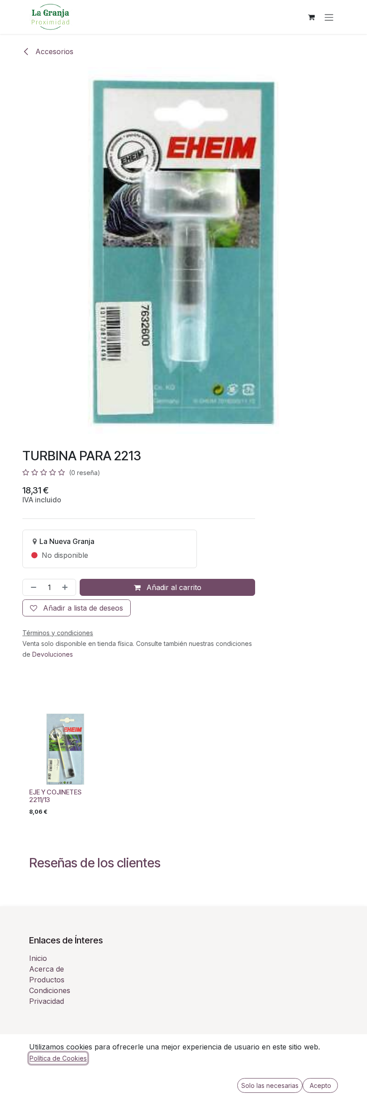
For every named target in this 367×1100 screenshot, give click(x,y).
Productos (46, 979)
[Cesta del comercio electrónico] (311, 17)
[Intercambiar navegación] (329, 17)
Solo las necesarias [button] (270, 1085)
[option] (183, 766)
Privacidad (46, 1001)
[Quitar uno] (32, 587)
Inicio (38, 958)
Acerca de (46, 968)
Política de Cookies (58, 1058)
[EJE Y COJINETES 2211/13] (65, 749)
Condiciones (49, 990)
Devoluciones (52, 654)
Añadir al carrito (172, 587)
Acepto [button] (320, 1085)
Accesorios (53, 51)
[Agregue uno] (67, 587)
